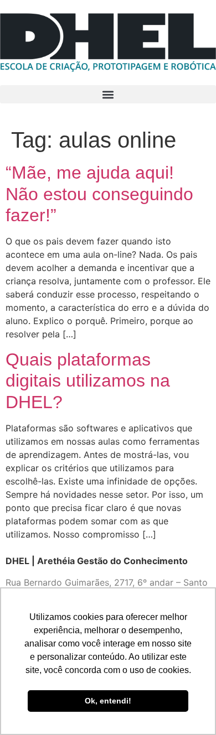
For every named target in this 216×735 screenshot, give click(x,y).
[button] (108, 94)
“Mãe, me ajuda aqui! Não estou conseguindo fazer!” (99, 194)
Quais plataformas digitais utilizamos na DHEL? (88, 381)
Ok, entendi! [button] (108, 700)
